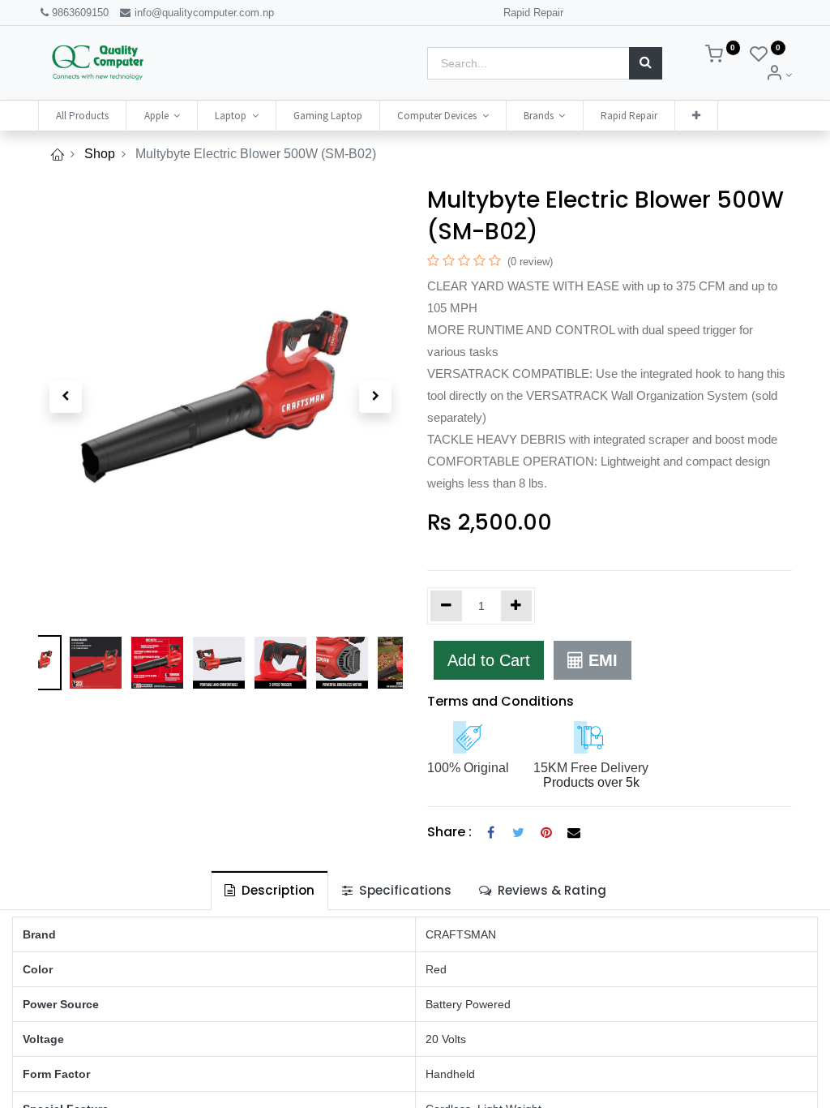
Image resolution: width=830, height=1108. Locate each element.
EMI (601, 660)
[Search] (645, 63)
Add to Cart (488, 660)
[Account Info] (778, 75)
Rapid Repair (533, 12)
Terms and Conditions (500, 701)
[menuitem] (82, 115)
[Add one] (517, 606)
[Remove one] (446, 606)
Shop (99, 154)
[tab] (269, 890)
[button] (696, 115)
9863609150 (80, 12)
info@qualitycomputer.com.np (202, 12)
